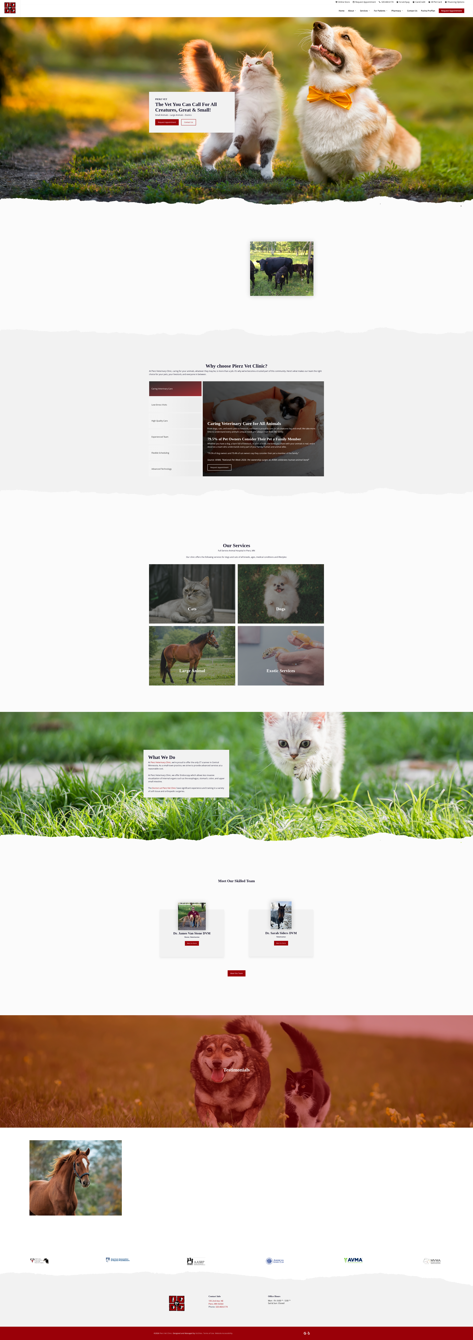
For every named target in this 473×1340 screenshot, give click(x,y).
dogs (215, 428)
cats (220, 428)
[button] (167, 122)
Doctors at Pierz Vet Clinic (164, 788)
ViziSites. (199, 1333)
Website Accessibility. (224, 1333)
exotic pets (232, 428)
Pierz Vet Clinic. (166, 1333)
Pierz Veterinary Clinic (161, 762)
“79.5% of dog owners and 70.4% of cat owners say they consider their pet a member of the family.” (253, 453)
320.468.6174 (222, 1306)
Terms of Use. (209, 1333)
